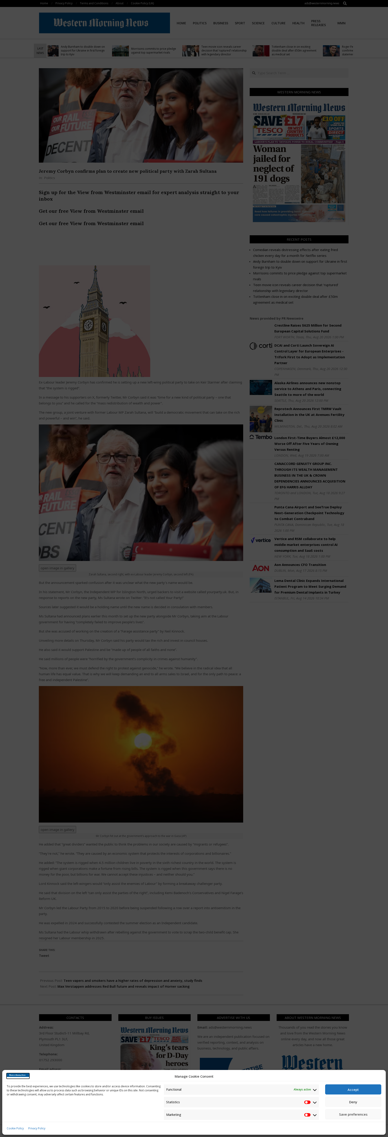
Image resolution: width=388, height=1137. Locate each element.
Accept (353, 1089)
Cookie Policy (15, 1128)
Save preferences (353, 1114)
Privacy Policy (36, 1128)
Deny (353, 1102)
